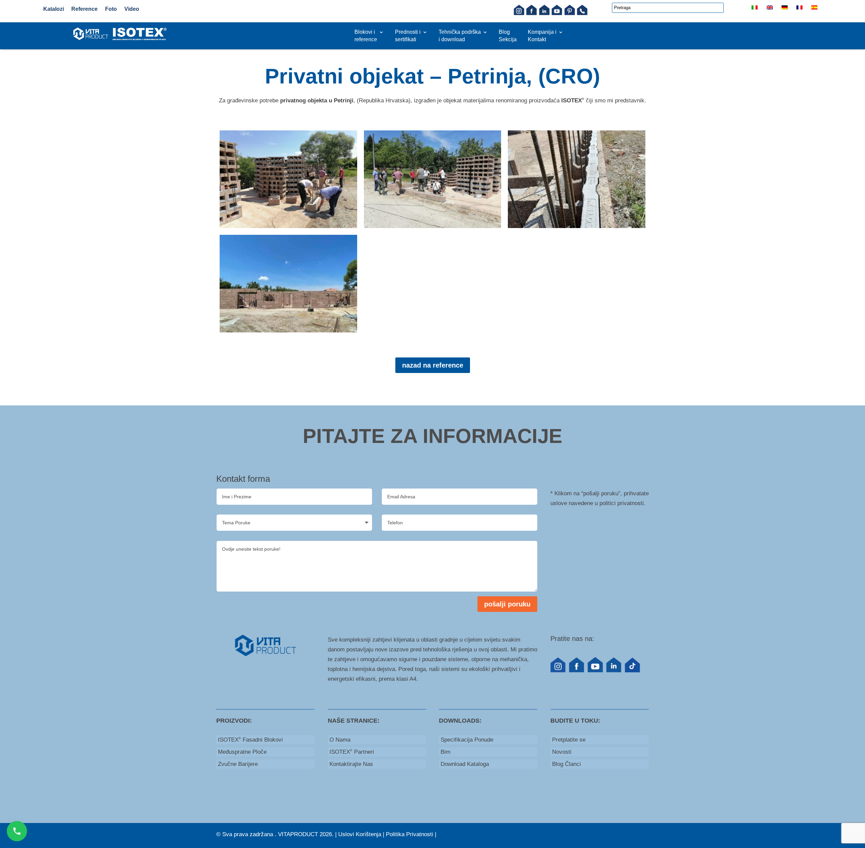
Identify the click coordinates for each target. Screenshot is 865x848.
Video (131, 9)
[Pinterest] (569, 13)
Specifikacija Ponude (467, 740)
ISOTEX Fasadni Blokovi (250, 740)
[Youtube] (556, 13)
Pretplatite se (569, 740)
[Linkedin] (544, 13)
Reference (84, 9)
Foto (111, 9)
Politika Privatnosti (409, 834)
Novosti (561, 752)
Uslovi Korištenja (359, 834)
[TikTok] (632, 670)
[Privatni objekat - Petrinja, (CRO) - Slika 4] (288, 330)
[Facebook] (531, 13)
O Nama (339, 740)
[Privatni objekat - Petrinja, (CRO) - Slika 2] (432, 226)
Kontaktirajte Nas (351, 764)
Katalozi (53, 9)
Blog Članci (566, 764)
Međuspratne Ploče (242, 752)
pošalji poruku (507, 604)
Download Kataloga (465, 764)
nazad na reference (432, 365)
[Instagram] (519, 13)
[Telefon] (582, 13)
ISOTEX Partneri (351, 752)
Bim (445, 752)
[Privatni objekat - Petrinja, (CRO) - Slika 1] (288, 226)
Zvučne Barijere (238, 764)
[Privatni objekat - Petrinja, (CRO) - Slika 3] (576, 226)
